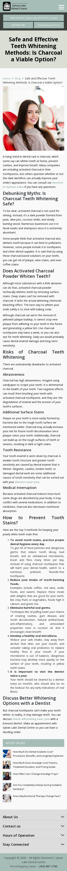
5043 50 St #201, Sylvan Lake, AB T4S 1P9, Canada (33, 17)
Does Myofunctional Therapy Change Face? (37, 796)
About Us (10, 817)
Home (7, 78)
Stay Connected (16, 844)
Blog (18, 78)
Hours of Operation (18, 835)
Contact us (11, 826)
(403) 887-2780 (18, 25)
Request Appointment (49, 25)
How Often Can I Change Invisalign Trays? (35, 774)
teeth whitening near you (31, 719)
